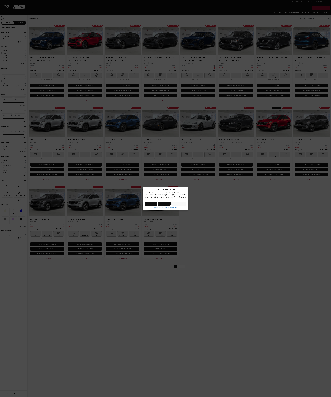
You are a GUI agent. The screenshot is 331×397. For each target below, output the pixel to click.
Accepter (150, 204)
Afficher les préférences (178, 204)
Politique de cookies (158, 207)
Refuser (164, 204)
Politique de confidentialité (170, 207)
